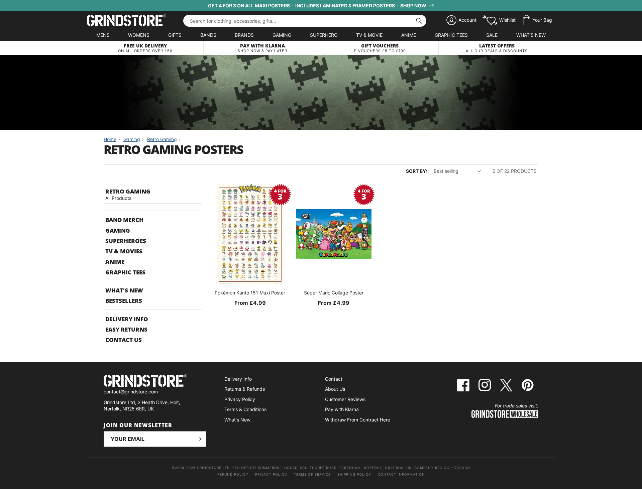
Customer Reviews (345, 399)
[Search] (419, 21)
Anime (408, 35)
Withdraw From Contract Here (357, 419)
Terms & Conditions (245, 409)
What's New (531, 35)
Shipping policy (354, 474)
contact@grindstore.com (131, 391)
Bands (208, 35)
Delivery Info (126, 319)
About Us (335, 389)
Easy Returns (126, 329)
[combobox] (304, 21)
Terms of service (312, 474)
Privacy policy (271, 474)
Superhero (324, 35)
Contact (333, 379)
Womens (138, 35)
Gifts (175, 35)
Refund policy (232, 474)
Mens (103, 35)
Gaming (282, 35)
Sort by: (416, 171)
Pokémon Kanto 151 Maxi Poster (250, 292)
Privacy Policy (239, 399)
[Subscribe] (198, 439)
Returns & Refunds (244, 389)
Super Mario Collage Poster (333, 292)
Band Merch (124, 220)
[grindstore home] (155, 381)
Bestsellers (123, 300)
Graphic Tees (451, 35)
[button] (537, 20)
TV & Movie (369, 35)
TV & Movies (123, 251)
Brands (244, 35)
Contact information (401, 474)
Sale (492, 35)
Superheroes (125, 241)
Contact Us (123, 340)
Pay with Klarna (342, 409)
